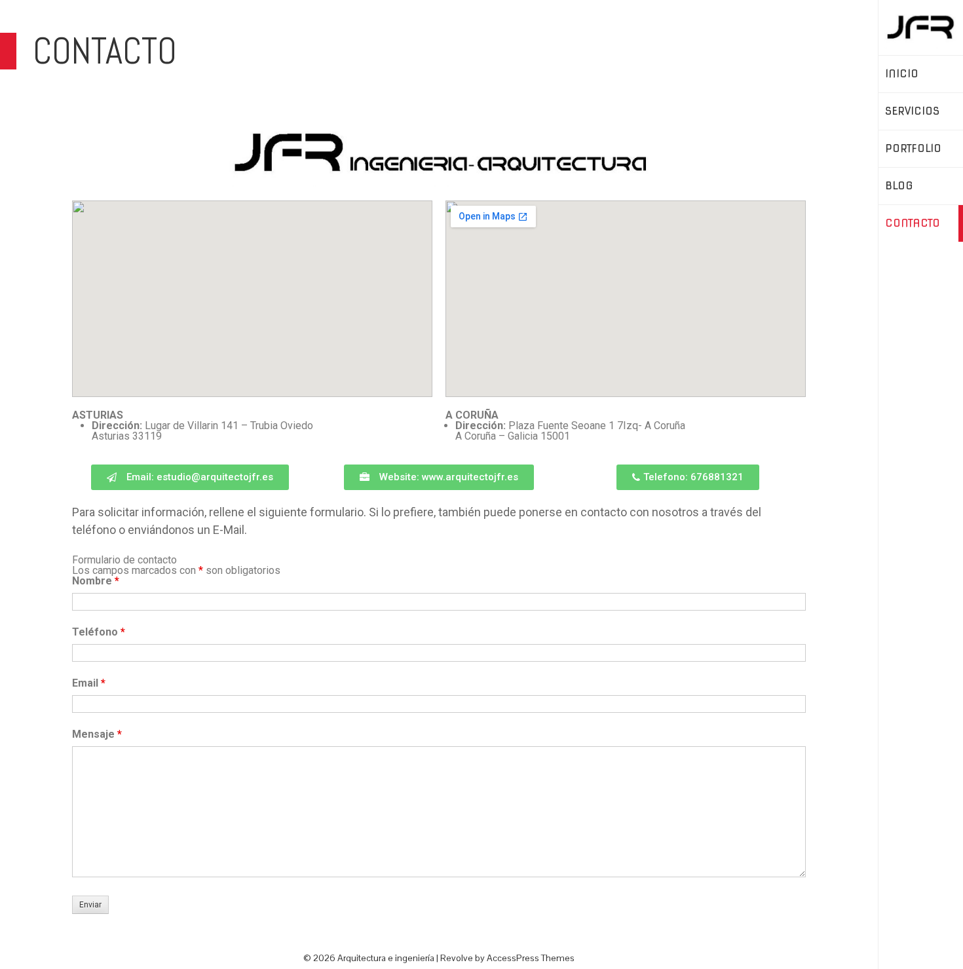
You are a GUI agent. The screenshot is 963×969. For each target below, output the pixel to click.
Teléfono (98, 632)
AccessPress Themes (531, 958)
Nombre (95, 581)
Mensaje (97, 734)
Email (88, 683)
